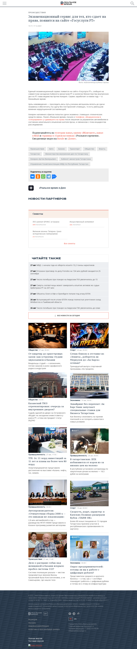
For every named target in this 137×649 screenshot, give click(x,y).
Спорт (73, 350)
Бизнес (61, 149)
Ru (71, 619)
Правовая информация (38, 626)
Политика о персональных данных (44, 629)
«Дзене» (71, 138)
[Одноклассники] (38, 176)
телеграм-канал (63, 132)
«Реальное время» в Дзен (52, 187)
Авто (51, 149)
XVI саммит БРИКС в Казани (46, 223)
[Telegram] (48, 176)
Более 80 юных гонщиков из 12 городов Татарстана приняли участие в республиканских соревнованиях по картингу (88, 520)
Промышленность (36, 454)
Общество (89, 149)
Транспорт (75, 149)
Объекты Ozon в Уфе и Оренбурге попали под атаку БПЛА (60, 293)
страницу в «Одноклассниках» (58, 135)
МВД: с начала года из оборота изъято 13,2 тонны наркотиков (62, 265)
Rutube (61, 138)
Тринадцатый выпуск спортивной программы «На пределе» (87, 361)
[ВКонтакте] (32, 176)
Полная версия (35, 638)
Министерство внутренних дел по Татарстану (66, 154)
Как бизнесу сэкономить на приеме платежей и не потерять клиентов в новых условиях (87, 412)
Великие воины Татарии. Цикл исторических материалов (47, 234)
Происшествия (37, 12)
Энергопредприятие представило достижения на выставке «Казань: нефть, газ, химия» (47, 465)
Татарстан (35, 154)
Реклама (32, 623)
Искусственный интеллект (82, 223)
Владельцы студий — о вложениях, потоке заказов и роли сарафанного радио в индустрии (45, 361)
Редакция (32, 620)
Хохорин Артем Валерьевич (43, 159)
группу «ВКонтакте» (84, 132)
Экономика (75, 400)
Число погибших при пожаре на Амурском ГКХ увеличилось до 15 (64, 279)
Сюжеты (38, 213)
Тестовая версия (36, 641)
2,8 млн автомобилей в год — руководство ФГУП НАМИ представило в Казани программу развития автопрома (47, 518)
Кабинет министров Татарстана (76, 159)
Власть (102, 149)
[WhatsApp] (43, 176)
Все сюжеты (69, 243)
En (75, 619)
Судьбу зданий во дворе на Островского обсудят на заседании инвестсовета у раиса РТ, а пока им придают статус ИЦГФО (46, 412)
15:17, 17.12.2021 (35, 26)
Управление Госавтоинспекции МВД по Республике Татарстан (59, 164)
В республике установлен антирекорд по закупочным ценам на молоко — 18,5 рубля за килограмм (89, 466)
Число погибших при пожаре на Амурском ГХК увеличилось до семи (65, 308)
